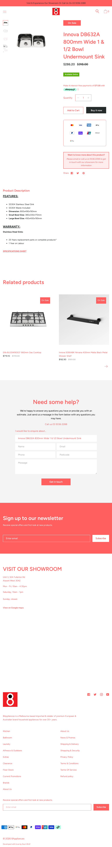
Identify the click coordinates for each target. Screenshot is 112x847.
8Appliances (17, 838)
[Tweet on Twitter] (77, 173)
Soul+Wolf (26, 844)
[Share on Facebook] (72, 173)
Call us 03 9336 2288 (56, 424)
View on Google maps (13, 607)
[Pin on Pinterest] (83, 173)
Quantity (67, 97)
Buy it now (96, 110)
